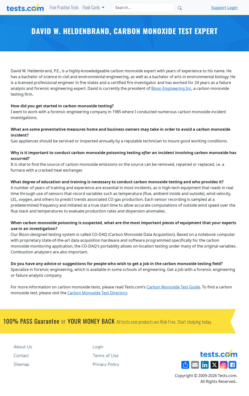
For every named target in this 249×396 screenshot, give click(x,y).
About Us (23, 347)
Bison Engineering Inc (171, 88)
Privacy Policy (106, 365)
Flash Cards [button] (92, 8)
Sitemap (21, 365)
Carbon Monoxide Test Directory (97, 292)
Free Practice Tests (64, 8)
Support (218, 7)
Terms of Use (105, 356)
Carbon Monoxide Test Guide (173, 287)
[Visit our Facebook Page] (232, 365)
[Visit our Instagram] (224, 365)
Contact (21, 356)
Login (232, 7)
